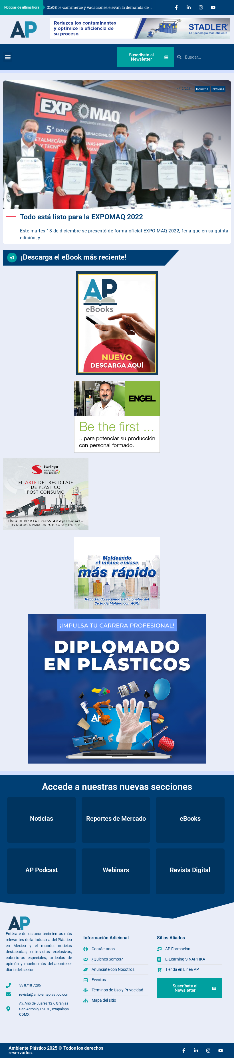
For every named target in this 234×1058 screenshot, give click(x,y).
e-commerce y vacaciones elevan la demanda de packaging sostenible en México (101, 7)
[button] (7, 57)
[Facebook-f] (176, 7)
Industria (202, 89)
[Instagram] (200, 7)
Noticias (218, 89)
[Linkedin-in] (188, 7)
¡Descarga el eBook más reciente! (73, 257)
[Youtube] (213, 7)
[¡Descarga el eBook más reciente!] (12, 257)
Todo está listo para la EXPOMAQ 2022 (81, 217)
